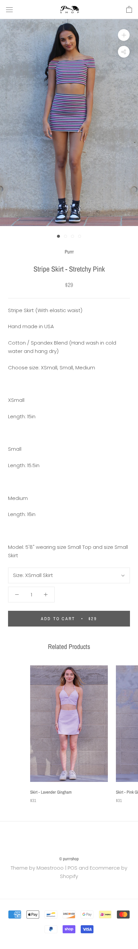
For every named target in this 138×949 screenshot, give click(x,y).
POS (72, 867)
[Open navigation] (9, 9)
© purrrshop (69, 859)
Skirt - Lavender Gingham (51, 792)
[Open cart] (129, 9)
